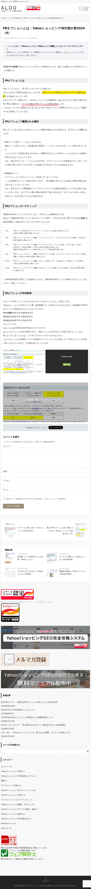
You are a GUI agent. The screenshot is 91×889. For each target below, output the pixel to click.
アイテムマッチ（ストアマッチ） (17, 799)
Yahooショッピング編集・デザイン (17, 804)
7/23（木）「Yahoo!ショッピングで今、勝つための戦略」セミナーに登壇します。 (36, 732)
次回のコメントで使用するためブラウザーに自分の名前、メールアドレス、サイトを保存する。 (36, 499)
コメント (7, 446)
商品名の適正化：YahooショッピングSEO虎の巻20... (72, 572)
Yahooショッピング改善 (13, 814)
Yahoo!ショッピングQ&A (13, 771)
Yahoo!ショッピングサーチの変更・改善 (19, 809)
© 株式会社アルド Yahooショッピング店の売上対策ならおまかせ (37, 886)
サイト (6, 489)
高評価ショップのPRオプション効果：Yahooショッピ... (30, 558)
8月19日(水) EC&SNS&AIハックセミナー (18, 710)
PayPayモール (8, 823)
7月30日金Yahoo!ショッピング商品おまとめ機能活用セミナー (27, 717)
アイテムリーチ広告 (11, 785)
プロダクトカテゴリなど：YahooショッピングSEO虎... (30, 572)
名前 (5, 471)
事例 (4, 781)
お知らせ (6, 828)
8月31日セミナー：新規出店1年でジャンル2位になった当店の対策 (29, 702)
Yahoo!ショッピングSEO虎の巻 (27, 38)
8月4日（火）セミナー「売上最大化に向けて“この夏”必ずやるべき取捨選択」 (34, 725)
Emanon (73, 886)
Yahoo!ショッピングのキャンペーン (18, 790)
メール (6, 480)
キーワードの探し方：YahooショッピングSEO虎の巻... (72, 558)
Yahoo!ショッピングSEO (13, 795)
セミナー (6, 766)
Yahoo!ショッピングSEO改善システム (18, 776)
